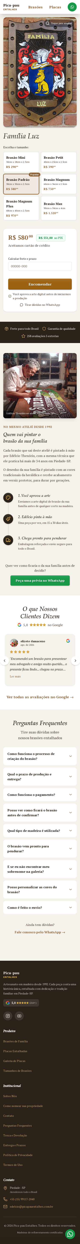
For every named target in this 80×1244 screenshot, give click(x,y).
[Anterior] (4, 660)
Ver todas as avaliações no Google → (40, 696)
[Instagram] (7, 1015)
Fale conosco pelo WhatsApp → (40, 932)
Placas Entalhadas (15, 1051)
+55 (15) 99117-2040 (22, 1199)
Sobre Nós (10, 1096)
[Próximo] (75, 660)
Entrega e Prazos (14, 1145)
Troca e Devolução (15, 1135)
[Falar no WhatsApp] (72, 6)
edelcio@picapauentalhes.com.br (31, 1206)
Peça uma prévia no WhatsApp (40, 580)
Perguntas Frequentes (17, 1125)
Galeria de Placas (14, 1061)
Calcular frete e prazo (22, 259)
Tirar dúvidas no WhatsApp (42, 305)
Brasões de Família (15, 1041)
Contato (8, 1116)
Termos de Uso (13, 1165)
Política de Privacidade (18, 1155)
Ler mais (15, 676)
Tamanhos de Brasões (17, 1071)
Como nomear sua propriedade (23, 1106)
